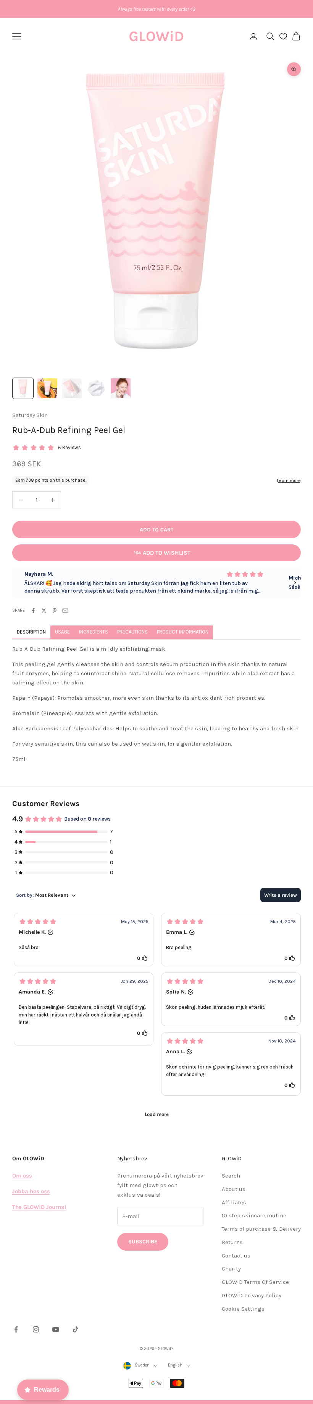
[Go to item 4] (96, 388)
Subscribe (142, 1241)
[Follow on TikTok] (75, 1329)
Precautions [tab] (132, 632)
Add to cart (156, 529)
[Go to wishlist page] (283, 36)
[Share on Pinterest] (55, 611)
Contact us (236, 1255)
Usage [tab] (62, 632)
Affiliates (234, 1202)
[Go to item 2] (47, 388)
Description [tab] (31, 632)
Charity (231, 1268)
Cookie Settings (243, 1308)
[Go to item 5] (120, 388)
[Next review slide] (295, 583)
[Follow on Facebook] (16, 1329)
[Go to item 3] (71, 388)
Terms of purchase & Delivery (261, 1228)
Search (231, 1175)
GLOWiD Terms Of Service (255, 1282)
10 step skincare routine (254, 1215)
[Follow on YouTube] (56, 1329)
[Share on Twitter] (44, 611)
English (175, 1365)
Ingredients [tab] (93, 632)
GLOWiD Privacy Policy (251, 1295)
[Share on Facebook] (33, 611)
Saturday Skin (30, 415)
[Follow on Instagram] (36, 1329)
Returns (232, 1242)
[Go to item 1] (23, 388)
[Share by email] (65, 611)
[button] (83, 939)
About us (233, 1189)
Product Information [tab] (182, 632)
